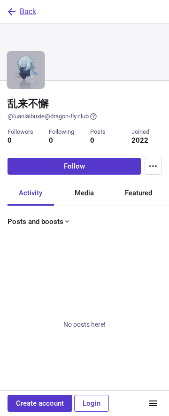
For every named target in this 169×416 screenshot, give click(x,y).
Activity (30, 193)
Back (28, 11)
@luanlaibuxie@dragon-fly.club (48, 116)
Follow (74, 166)
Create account (40, 403)
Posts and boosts (35, 221)
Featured (138, 193)
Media (84, 193)
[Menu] (153, 166)
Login (91, 403)
